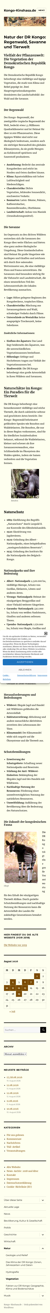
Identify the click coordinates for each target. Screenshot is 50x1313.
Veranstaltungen (16, 1150)
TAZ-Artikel (13, 1146)
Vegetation (12, 1279)
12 (19, 988)
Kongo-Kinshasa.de (20, 10)
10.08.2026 (13, 1108)
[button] (45, 633)
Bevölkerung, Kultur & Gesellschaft (23, 1220)
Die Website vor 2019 (15, 945)
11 (13, 988)
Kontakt (11, 1175)
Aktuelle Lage (11, 1207)
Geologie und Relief (17, 1255)
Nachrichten (13, 1142)
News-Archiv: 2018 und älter (22, 1171)
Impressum (42, 675)
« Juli (12, 1011)
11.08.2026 (12, 1101)
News (7, 1214)
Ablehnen (25, 669)
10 (7, 988)
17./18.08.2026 (14, 1077)
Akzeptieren (25, 662)
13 (25, 988)
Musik (7, 1295)
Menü (41, 10)
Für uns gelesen (15, 1135)
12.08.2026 (13, 1085)
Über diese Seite (13, 1200)
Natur (7, 1248)
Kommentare (14, 1139)
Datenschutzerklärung (26, 675)
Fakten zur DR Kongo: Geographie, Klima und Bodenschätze (25, 1287)
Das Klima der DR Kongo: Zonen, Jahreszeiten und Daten (24, 1263)
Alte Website (14, 1167)
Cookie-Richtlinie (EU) (19, 1186)
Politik (7, 1227)
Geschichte (10, 1234)
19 (19, 993)
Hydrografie (12, 1272)
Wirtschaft (10, 1241)
